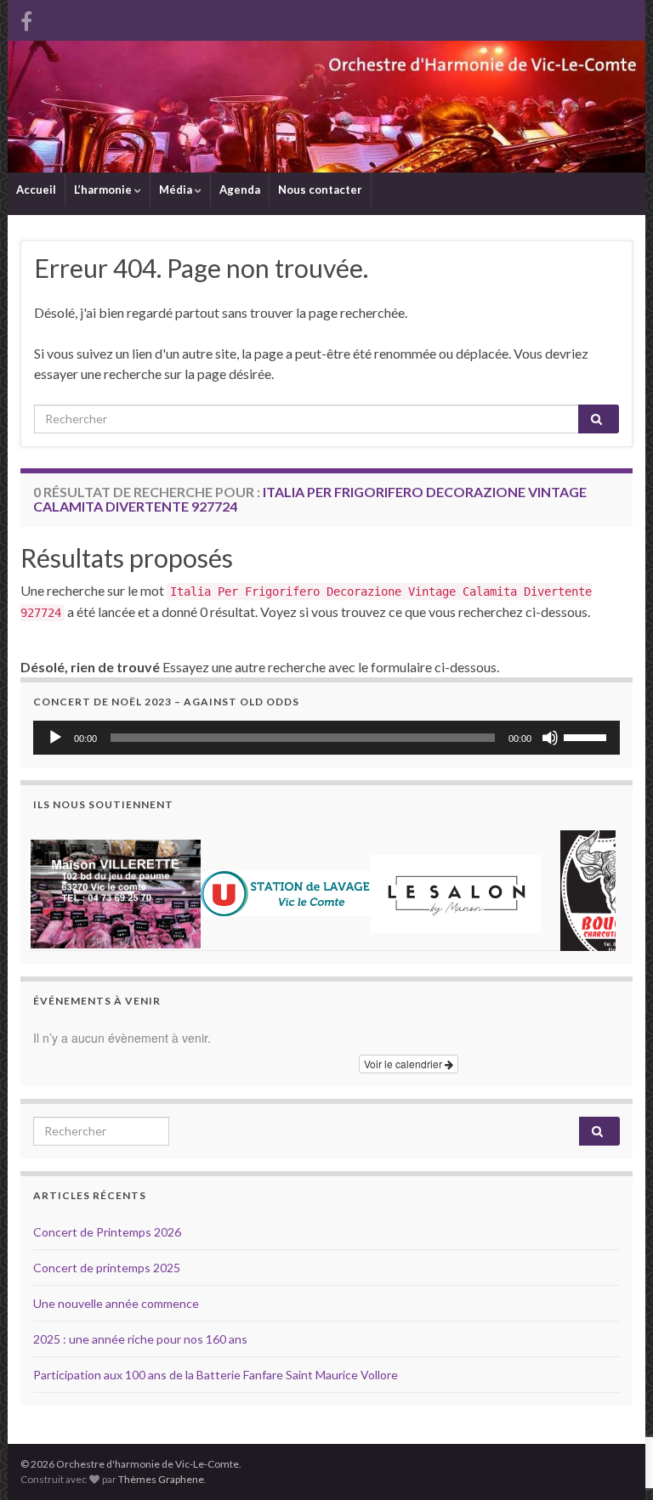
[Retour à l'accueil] (326, 107)
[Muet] (550, 737)
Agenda (239, 189)
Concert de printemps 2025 (106, 1267)
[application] (326, 738)
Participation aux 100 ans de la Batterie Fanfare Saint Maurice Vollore (215, 1374)
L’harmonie (104, 189)
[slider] (587, 736)
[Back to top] (614, 1399)
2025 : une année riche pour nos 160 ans (140, 1339)
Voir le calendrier (404, 1063)
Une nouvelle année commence (116, 1303)
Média (177, 189)
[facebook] (26, 18)
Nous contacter (320, 189)
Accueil (36, 189)
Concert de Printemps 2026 (107, 1232)
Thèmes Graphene (161, 1479)
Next (597, 887)
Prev (55, 887)
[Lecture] (55, 737)
